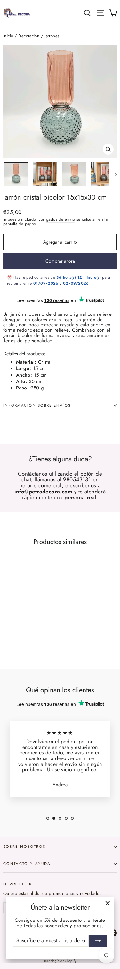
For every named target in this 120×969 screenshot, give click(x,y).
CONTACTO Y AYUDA (27, 863)
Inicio (8, 36)
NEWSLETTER (17, 883)
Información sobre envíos (37, 405)
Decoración (28, 36)
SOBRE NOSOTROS (24, 846)
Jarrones (51, 36)
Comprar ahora (60, 261)
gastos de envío (60, 219)
